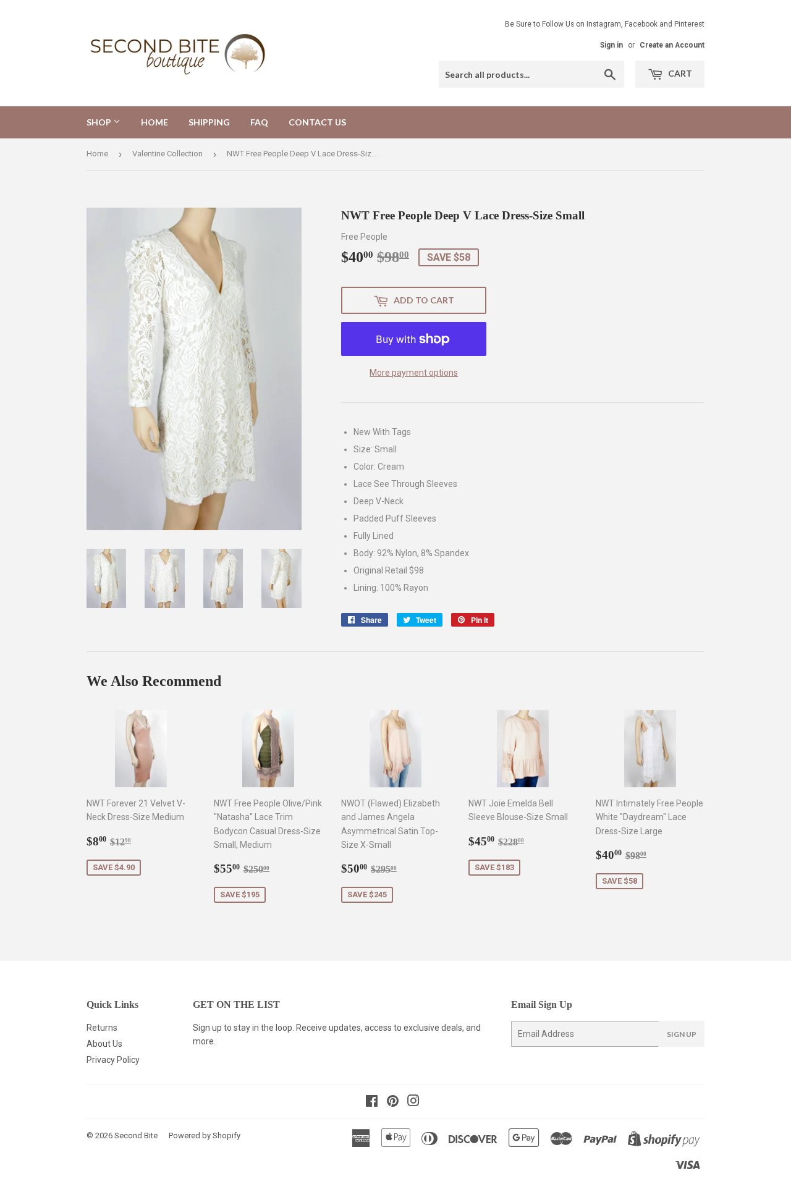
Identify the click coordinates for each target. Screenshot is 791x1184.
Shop (100, 122)
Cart (679, 73)
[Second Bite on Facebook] (371, 1102)
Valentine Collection (167, 153)
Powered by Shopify (204, 1135)
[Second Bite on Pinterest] (392, 1102)
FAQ (259, 122)
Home (154, 122)
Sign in (611, 45)
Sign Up (681, 1034)
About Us (104, 1044)
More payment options (414, 373)
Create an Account (672, 45)
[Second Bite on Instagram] (413, 1102)
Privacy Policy (113, 1060)
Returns (102, 1028)
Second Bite (136, 1135)
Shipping (209, 122)
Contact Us (317, 122)
